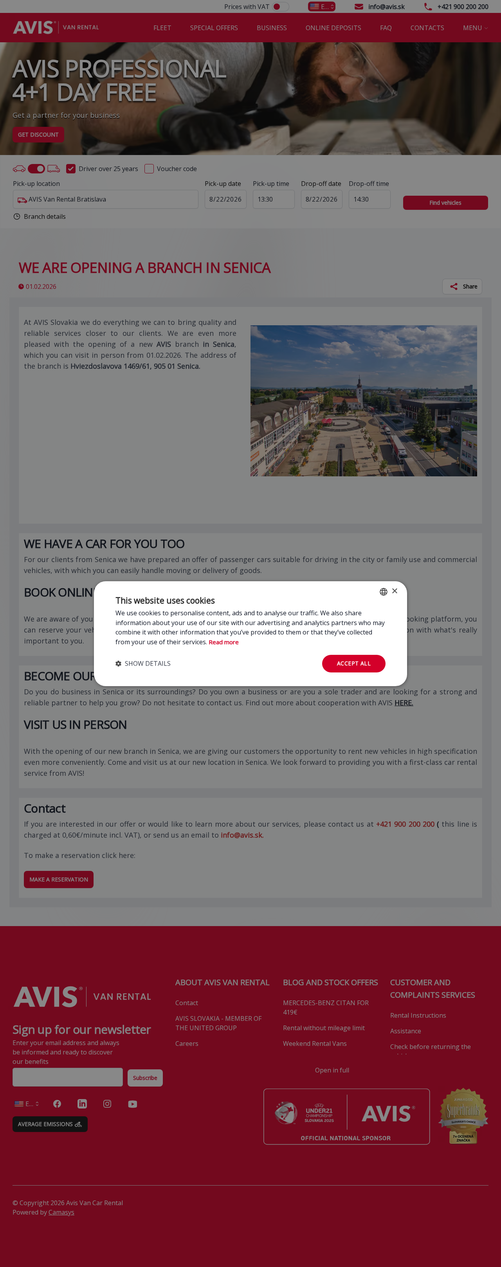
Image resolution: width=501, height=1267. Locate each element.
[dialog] (250, 633)
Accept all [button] (354, 663)
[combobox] (383, 591)
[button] (143, 663)
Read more (224, 642)
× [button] (394, 591)
